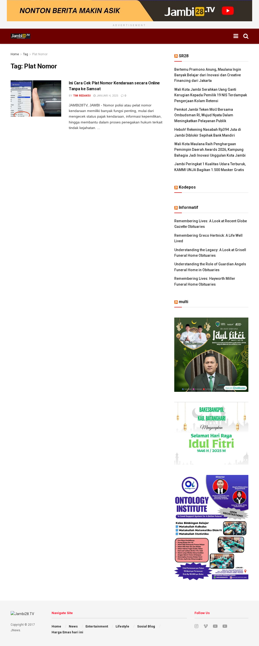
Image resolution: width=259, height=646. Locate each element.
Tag (25, 54)
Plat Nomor (40, 54)
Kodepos (187, 187)
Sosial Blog (146, 626)
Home (15, 54)
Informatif (188, 207)
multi (183, 301)
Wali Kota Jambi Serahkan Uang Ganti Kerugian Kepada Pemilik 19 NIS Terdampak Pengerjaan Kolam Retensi (210, 95)
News (73, 626)
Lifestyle (122, 626)
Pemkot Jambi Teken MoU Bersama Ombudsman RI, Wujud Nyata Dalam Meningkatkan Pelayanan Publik (203, 115)
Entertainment (96, 626)
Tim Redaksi (82, 95)
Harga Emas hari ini (67, 632)
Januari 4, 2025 (107, 95)
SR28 (183, 55)
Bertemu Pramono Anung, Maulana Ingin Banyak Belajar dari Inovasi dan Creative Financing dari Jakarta (207, 75)
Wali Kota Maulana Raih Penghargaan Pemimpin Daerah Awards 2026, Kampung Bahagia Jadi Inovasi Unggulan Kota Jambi (210, 149)
